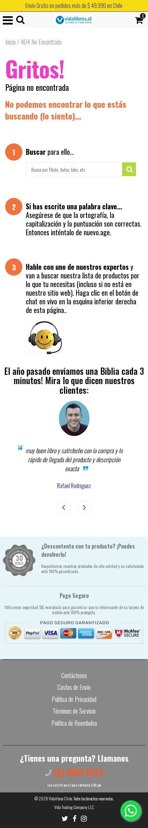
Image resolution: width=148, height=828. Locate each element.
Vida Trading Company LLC (74, 807)
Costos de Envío (74, 687)
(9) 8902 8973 (78, 772)
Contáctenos (74, 675)
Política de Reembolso (74, 722)
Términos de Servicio (74, 710)
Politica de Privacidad (74, 699)
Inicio (10, 41)
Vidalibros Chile (60, 798)
